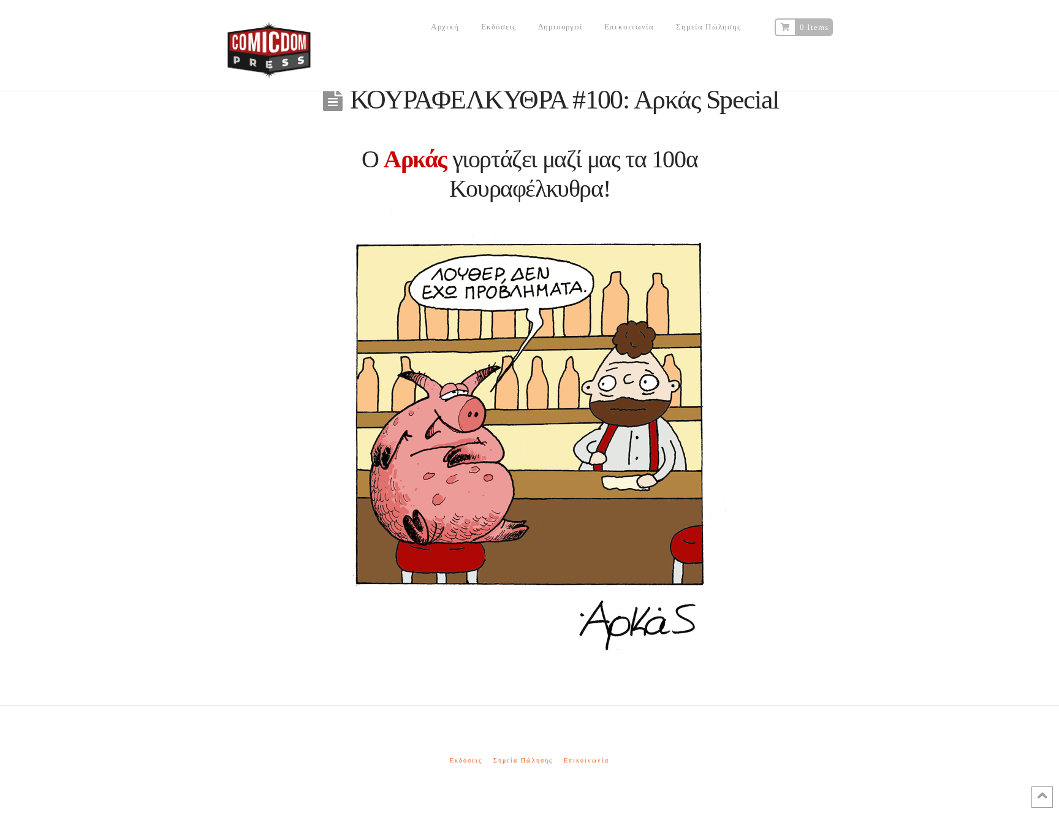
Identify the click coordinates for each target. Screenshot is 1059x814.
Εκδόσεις (466, 760)
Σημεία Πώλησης (523, 760)
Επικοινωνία (586, 760)
